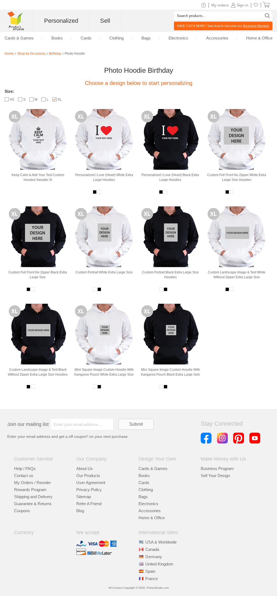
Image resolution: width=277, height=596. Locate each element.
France (151, 578)
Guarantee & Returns (33, 503)
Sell (105, 20)
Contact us (23, 475)
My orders (220, 5)
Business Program (217, 468)
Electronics (148, 503)
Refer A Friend (88, 503)
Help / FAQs (25, 468)
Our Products (88, 475)
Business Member (256, 26)
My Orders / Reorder (32, 482)
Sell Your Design (215, 475)
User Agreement (90, 482)
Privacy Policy (89, 489)
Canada (152, 549)
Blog (80, 510)
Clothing (145, 489)
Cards (143, 482)
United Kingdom (159, 564)
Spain (150, 571)
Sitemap (83, 496)
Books (144, 475)
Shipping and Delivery (33, 496)
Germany (153, 556)
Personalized (61, 20)
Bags (143, 496)
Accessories (149, 510)
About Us (84, 468)
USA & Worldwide (161, 542)
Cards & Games (152, 468)
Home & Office (151, 517)
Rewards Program (30, 489)
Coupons (22, 510)
